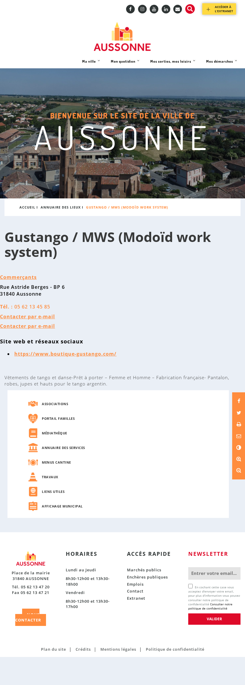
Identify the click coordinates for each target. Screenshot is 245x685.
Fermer (226, 106)
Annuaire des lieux (61, 207)
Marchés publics (144, 570)
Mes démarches (219, 63)
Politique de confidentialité (175, 649)
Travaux (50, 477)
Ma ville (89, 63)
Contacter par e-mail (27, 316)
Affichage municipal (62, 506)
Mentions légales (118, 649)
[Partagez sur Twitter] (238, 413)
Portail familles (58, 418)
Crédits (83, 649)
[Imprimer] (238, 424)
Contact (135, 591)
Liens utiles (53, 491)
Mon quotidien (123, 63)
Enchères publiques (147, 577)
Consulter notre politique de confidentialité (210, 606)
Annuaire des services (63, 447)
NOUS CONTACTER (28, 617)
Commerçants (18, 277)
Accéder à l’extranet (224, 9)
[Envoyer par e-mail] (238, 436)
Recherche (190, 9)
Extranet (136, 598)
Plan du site (53, 649)
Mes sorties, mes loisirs (170, 63)
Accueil (27, 207)
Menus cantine (56, 462)
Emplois (135, 584)
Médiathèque (54, 433)
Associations (55, 404)
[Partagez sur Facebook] (238, 401)
